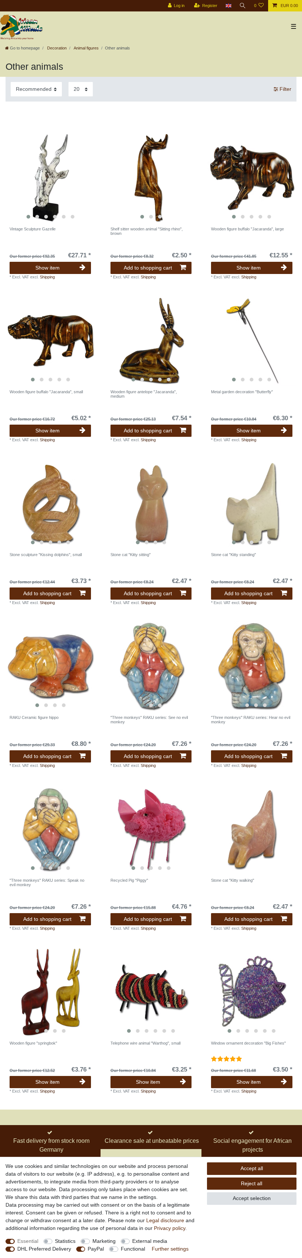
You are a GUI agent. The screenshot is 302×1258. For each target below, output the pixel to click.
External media (149, 1241)
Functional (133, 1249)
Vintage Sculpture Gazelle (33, 229)
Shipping (47, 277)
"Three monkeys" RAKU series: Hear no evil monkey (250, 719)
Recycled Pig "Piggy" (129, 880)
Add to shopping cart (148, 268)
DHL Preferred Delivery (44, 1249)
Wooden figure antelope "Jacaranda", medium (143, 394)
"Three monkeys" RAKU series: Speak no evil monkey (47, 882)
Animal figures (86, 48)
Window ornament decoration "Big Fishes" (248, 1043)
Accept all (251, 1168)
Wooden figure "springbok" (33, 1043)
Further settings (170, 1249)
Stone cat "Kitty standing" (233, 554)
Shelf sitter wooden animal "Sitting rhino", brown (146, 231)
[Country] (228, 5)
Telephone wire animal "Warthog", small (145, 1043)
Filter (284, 89)
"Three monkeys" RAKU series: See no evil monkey (149, 719)
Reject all (251, 1183)
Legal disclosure (165, 1220)
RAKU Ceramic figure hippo (34, 717)
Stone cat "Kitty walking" (232, 880)
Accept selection (252, 1198)
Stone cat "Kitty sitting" (130, 554)
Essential (27, 1241)
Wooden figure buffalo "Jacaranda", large (247, 229)
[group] (50, 177)
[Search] (242, 5)
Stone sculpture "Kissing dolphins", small (46, 554)
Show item (47, 268)
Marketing (104, 1241)
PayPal (96, 1249)
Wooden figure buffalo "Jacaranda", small (46, 392)
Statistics (65, 1241)
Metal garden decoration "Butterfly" (242, 392)
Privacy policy (169, 1228)
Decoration (56, 48)
